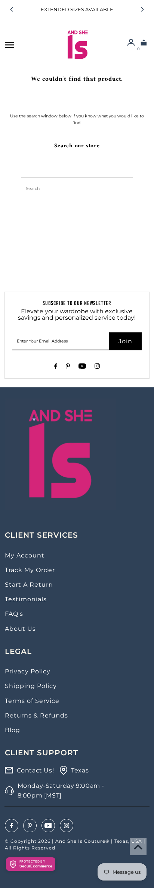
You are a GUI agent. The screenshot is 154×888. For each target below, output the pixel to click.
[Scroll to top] (138, 846)
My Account (24, 555)
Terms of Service (32, 700)
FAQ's (14, 613)
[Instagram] (97, 367)
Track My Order (30, 570)
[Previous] (12, 9)
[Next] (142, 9)
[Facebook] (55, 367)
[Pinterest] (68, 367)
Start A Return (29, 584)
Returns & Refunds (36, 715)
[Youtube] (82, 367)
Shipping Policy (31, 685)
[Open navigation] (9, 45)
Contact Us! (35, 770)
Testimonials (26, 599)
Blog (12, 730)
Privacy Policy (27, 671)
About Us (20, 628)
